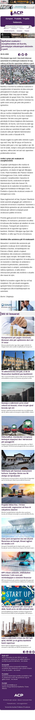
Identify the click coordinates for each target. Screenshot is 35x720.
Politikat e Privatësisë (23, 707)
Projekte (26, 19)
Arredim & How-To (9, 31)
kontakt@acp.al (12, 685)
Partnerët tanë (11, 703)
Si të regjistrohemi (22, 703)
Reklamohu (17, 22)
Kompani (9, 19)
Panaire (27, 31)
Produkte (17, 19)
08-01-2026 (4, 54)
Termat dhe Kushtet (10, 707)
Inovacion (19, 31)
